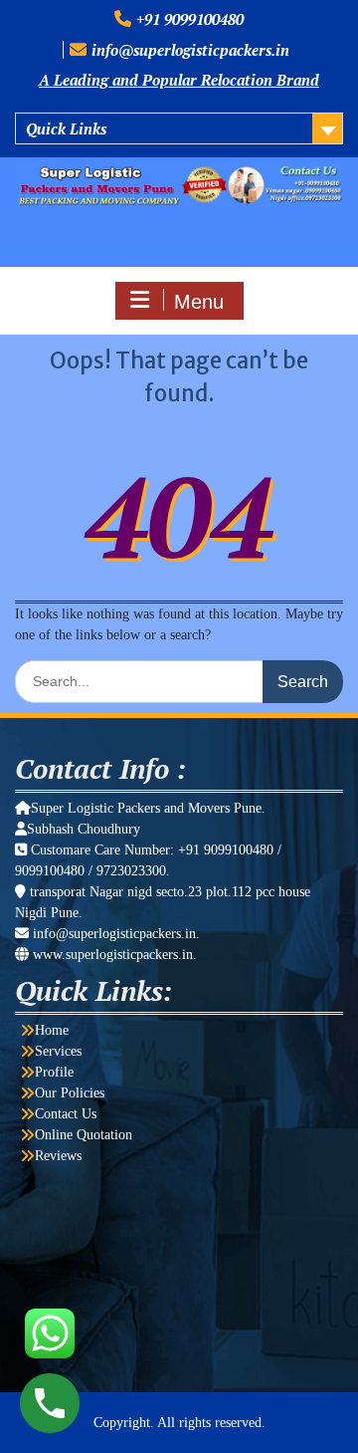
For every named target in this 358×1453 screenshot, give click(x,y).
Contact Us (65, 1113)
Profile (54, 1072)
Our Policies (69, 1093)
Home (52, 1030)
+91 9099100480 (190, 19)
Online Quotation (83, 1134)
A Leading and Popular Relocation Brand (179, 80)
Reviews (58, 1155)
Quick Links (66, 128)
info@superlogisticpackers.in (190, 50)
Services (58, 1051)
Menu (199, 302)
